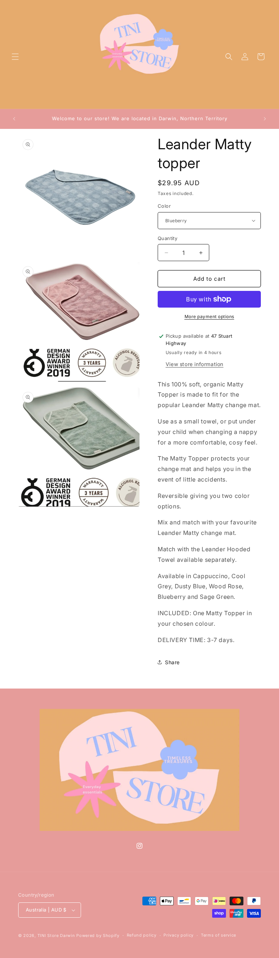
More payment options (209, 316)
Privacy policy (178, 935)
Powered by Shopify (98, 935)
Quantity (167, 238)
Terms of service (218, 935)
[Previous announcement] (14, 119)
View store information (194, 364)
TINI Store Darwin (56, 935)
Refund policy (142, 935)
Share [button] (172, 662)
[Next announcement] (265, 119)
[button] (15, 57)
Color (164, 206)
